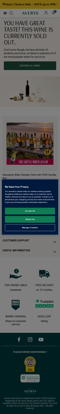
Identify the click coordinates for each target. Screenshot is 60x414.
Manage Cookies (30, 227)
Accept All (30, 211)
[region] (29, 207)
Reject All (30, 219)
